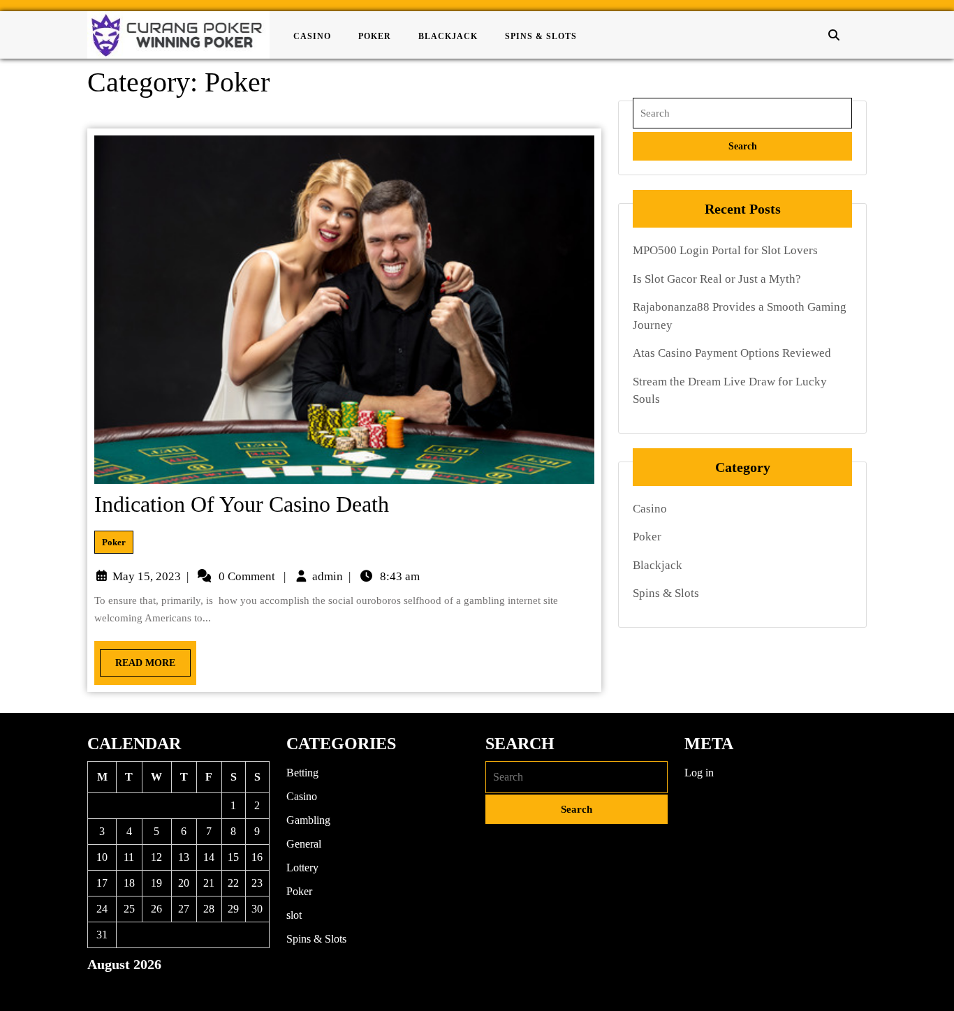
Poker (374, 36)
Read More (137, 658)
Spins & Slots (541, 36)
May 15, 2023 (146, 576)
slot (294, 915)
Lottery (302, 867)
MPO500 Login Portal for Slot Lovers (725, 250)
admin (327, 576)
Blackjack (448, 36)
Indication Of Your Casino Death (241, 504)
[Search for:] (742, 113)
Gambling (308, 820)
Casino (312, 36)
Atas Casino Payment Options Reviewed (732, 353)
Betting (302, 772)
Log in (699, 772)
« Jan (98, 988)
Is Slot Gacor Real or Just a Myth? (717, 279)
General (303, 844)
